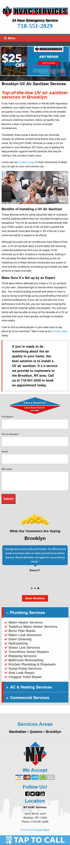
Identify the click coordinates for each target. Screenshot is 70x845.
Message (7, 469)
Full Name (8, 416)
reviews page (60, 331)
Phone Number (10, 434)
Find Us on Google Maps (35, 830)
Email (5, 451)
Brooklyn (53, 732)
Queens (36, 732)
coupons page (27, 162)
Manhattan (17, 732)
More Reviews (35, 598)
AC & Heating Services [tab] (31, 687)
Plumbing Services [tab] (27, 612)
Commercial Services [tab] (29, 697)
